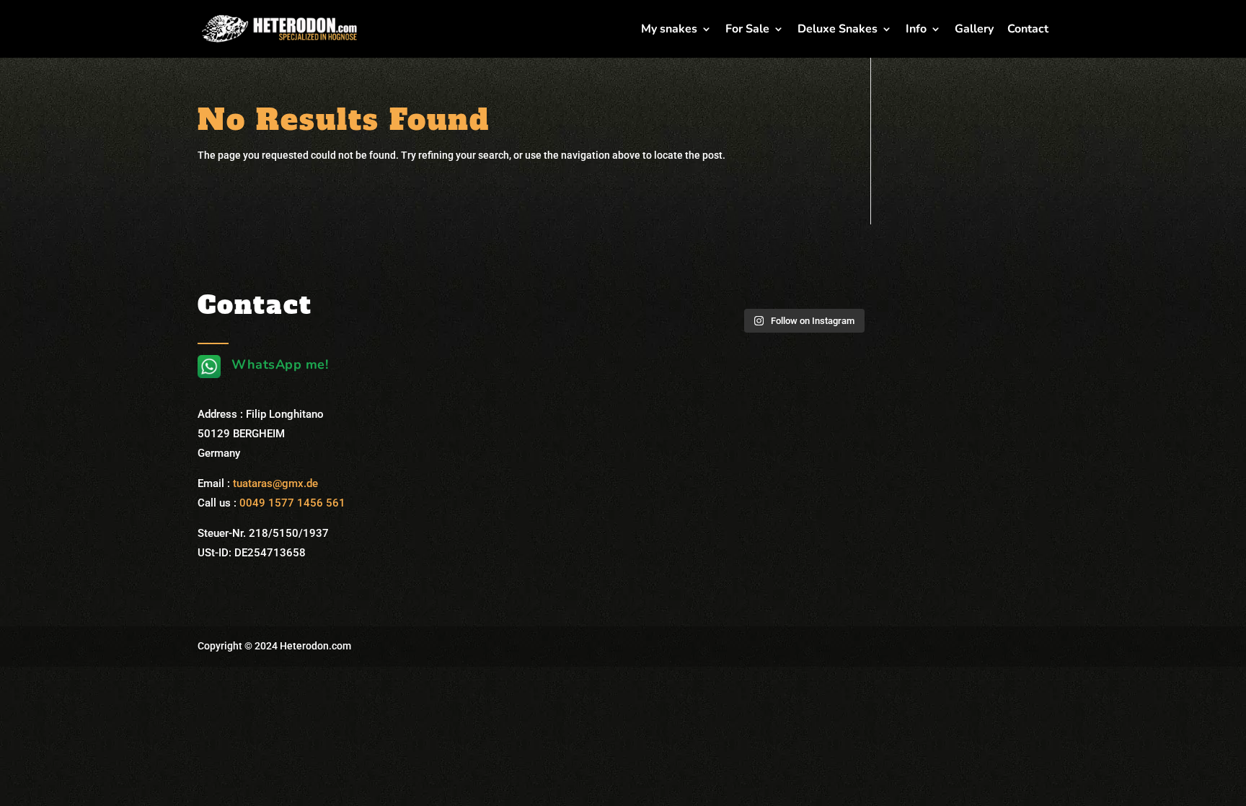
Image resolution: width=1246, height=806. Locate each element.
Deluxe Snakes (837, 30)
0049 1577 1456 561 (292, 502)
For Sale (747, 30)
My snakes (669, 30)
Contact (1027, 30)
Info (916, 30)
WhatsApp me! (279, 364)
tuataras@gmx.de (275, 483)
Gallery (974, 30)
